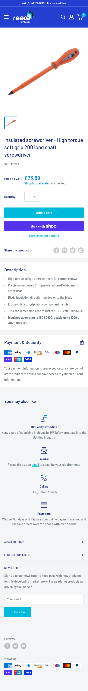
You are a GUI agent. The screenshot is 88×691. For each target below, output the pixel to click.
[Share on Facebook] (56, 250)
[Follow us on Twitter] (15, 646)
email (35, 464)
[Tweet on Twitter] (73, 250)
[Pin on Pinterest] (64, 250)
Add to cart (44, 213)
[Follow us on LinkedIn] (23, 646)
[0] (80, 17)
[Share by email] (81, 250)
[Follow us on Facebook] (7, 646)
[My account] (71, 17)
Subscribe (18, 612)
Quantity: (10, 197)
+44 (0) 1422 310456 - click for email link (44, 3)
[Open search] (63, 17)
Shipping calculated (37, 183)
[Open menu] (6, 17)
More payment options (44, 236)
